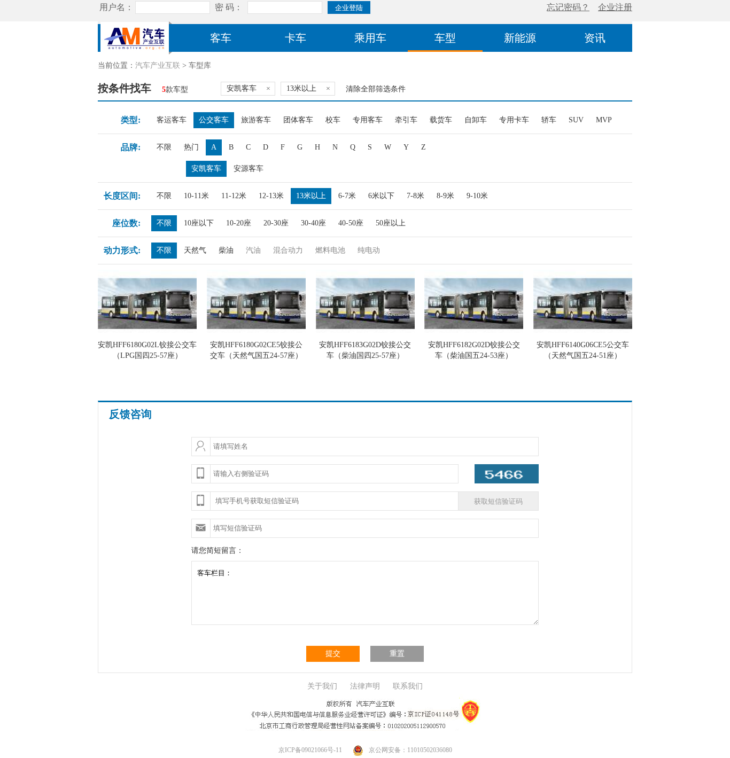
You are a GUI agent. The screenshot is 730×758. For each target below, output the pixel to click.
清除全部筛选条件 (376, 89)
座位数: (126, 223)
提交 (332, 654)
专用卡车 (514, 120)
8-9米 (445, 196)
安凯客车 (206, 169)
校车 (332, 120)
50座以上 (391, 223)
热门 (191, 147)
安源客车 (248, 169)
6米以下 (381, 196)
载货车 (441, 120)
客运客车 (172, 120)
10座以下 (199, 223)
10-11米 (196, 196)
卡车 (295, 38)
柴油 (226, 250)
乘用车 (370, 38)
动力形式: (122, 250)
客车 (220, 38)
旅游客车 (256, 120)
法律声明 (365, 686)
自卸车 (475, 120)
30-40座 (313, 223)
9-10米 (477, 196)
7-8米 (415, 196)
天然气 (195, 250)
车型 (445, 38)
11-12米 (233, 196)
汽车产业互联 (157, 65)
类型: (131, 119)
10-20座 (238, 223)
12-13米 (271, 196)
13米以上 (311, 196)
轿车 (548, 120)
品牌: (131, 147)
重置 (397, 654)
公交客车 (214, 120)
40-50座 (350, 223)
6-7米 (347, 196)
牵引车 (406, 120)
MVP (604, 120)
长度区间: (122, 195)
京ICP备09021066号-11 (310, 750)
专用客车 (368, 120)
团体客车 (298, 120)
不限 (164, 147)
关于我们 (322, 686)
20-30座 (276, 223)
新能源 (520, 38)
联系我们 (408, 686)
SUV (576, 120)
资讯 (594, 38)
